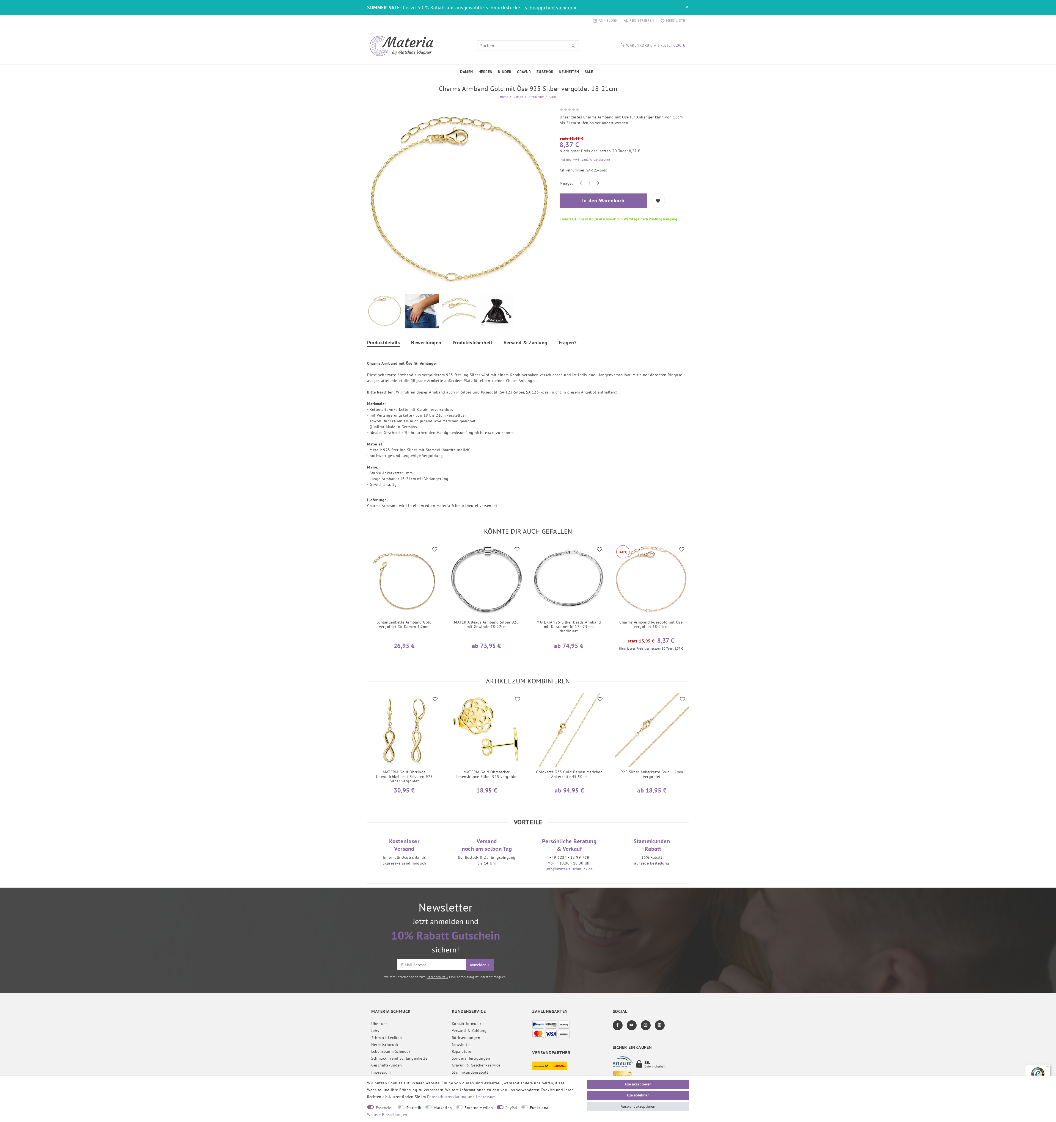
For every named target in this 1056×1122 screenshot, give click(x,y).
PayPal (511, 1107)
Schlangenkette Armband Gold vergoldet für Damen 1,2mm (404, 624)
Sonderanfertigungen (471, 1058)
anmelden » (480, 964)
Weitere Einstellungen (387, 1114)
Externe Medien (478, 1107)
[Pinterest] (660, 1025)
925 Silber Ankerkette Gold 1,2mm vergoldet (652, 774)
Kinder (505, 71)
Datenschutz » (437, 977)
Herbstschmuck (384, 1044)
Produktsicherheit (473, 343)
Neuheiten (569, 71)
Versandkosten (599, 160)
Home (504, 97)
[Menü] (1047, 1067)
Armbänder (536, 97)
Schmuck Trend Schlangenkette (399, 1058)
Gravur (524, 71)
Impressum (381, 1072)
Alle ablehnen (638, 1095)
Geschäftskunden (386, 1065)
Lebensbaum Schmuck (390, 1051)
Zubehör (545, 71)
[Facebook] (618, 1025)
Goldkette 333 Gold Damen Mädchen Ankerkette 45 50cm (569, 774)
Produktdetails (383, 343)
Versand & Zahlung (526, 343)
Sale (589, 71)
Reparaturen (463, 1051)
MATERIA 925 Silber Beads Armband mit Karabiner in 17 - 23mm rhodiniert (569, 626)
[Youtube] (632, 1025)
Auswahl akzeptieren (638, 1106)
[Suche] (573, 46)
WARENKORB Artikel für (655, 45)
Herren (486, 71)
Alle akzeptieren (638, 1084)
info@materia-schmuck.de (569, 868)
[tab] (383, 343)
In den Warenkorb (603, 200)
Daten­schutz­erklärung (447, 1096)
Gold (552, 97)
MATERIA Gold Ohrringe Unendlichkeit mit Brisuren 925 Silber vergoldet (404, 776)
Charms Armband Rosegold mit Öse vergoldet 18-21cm (651, 624)
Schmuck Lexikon (386, 1037)
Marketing (443, 1107)
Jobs (375, 1030)
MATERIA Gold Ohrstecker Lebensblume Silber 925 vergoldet (487, 774)
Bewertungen (426, 343)
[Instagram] (646, 1025)
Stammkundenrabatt (470, 1072)
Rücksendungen (466, 1037)
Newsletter (461, 1044)
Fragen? (568, 343)
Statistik (413, 1107)
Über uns (379, 1023)
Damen (466, 71)
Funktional (539, 1107)
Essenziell (385, 1107)
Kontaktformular (467, 1023)
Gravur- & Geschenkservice (476, 1065)
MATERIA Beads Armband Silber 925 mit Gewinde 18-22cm (486, 624)
